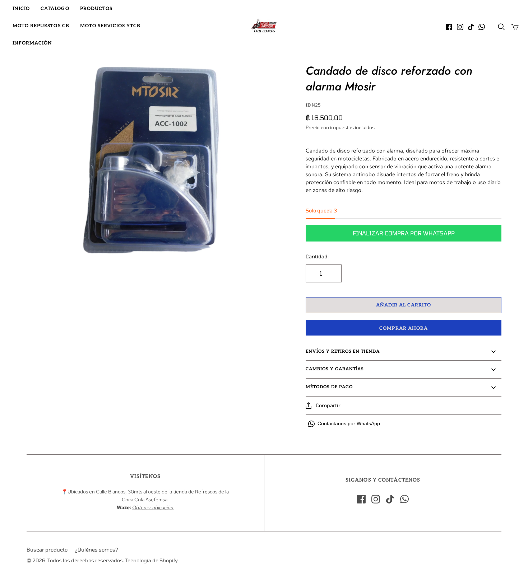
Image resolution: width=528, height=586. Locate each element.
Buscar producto (47, 550)
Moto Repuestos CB (41, 26)
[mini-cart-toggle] (515, 27)
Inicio (21, 8)
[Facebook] (449, 27)
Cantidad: (317, 256)
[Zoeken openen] (501, 27)
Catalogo (55, 8)
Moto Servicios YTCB (110, 26)
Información (32, 43)
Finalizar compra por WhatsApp (404, 233)
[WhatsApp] (481, 27)
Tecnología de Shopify (151, 560)
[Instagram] (460, 27)
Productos (96, 8)
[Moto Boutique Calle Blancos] (264, 26)
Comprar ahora (403, 328)
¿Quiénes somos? (96, 550)
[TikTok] (471, 27)
